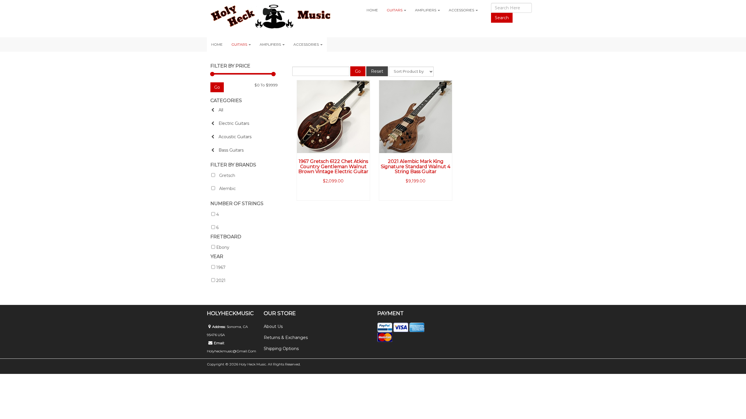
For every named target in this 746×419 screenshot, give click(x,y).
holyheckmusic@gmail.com (231, 351)
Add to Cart (322, 195)
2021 (221, 280)
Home (372, 10)
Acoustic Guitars (235, 136)
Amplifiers (426, 10)
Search (502, 17)
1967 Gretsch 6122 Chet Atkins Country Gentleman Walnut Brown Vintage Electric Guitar (333, 166)
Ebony (222, 247)
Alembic (227, 188)
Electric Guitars (234, 123)
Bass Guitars (231, 150)
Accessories (462, 10)
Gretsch (226, 175)
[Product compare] (362, 82)
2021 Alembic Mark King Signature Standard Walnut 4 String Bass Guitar (415, 166)
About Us (273, 326)
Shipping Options (281, 348)
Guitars (395, 10)
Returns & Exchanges (286, 337)
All (221, 110)
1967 (221, 267)
